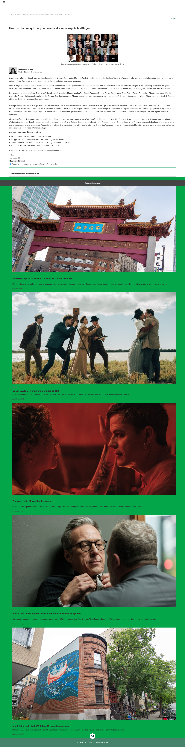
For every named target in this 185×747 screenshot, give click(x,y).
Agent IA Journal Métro (18, 399)
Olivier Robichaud (17, 289)
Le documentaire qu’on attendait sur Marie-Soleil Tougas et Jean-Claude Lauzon (41, 143)
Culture (19, 14)
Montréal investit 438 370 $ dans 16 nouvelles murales (40, 725)
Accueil (12, 14)
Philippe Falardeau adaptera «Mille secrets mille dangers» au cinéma (37, 139)
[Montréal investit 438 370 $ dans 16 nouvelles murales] (94, 674)
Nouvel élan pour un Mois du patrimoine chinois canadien (42, 278)
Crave (25, 86)
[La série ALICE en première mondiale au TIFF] (94, 338)
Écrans (25, 14)
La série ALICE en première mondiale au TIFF (36, 390)
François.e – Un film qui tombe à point (32, 501)
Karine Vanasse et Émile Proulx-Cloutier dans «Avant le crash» (35, 146)
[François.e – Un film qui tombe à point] (94, 449)
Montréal (15, 274)
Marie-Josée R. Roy (17, 511)
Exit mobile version (92, 183)
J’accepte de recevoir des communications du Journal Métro (34, 164)
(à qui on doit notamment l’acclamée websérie (53, 81)
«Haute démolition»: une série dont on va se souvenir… (32, 136)
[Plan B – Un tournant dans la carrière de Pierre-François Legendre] (94, 561)
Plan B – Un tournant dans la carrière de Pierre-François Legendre (46, 613)
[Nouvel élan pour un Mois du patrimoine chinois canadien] (94, 226)
